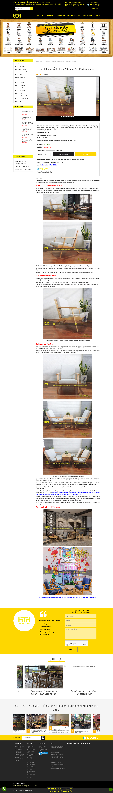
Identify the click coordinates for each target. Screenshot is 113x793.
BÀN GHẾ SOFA (18, 93)
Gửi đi (71, 650)
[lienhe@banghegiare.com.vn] (42, 168)
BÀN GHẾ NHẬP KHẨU (20, 90)
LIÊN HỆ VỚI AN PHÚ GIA (20, 164)
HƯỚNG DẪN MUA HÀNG (19, 746)
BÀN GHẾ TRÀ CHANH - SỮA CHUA (22, 72)
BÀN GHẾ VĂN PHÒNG (20, 66)
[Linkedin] (98, 5)
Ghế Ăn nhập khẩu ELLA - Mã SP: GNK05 (28, 124)
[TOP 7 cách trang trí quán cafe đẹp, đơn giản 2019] (90, 715)
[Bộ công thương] (43, 753)
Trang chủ (40, 16)
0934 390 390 (77, 2)
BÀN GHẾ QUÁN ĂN (19, 82)
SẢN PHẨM (42, 61)
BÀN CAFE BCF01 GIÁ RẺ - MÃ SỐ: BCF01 (27, 147)
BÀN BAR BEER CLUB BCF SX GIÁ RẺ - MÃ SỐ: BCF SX (27, 129)
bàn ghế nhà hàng (86, 492)
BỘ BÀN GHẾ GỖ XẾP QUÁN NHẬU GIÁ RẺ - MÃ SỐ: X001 (28, 112)
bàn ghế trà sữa (68, 492)
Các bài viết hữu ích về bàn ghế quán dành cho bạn (25, 785)
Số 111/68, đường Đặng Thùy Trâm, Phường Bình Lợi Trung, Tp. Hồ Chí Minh (42, 4)
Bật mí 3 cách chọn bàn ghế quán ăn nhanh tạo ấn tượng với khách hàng (26, 731)
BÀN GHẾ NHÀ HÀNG (19, 80)
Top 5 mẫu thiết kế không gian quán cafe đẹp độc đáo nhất (69, 731)
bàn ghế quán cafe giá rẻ (58, 492)
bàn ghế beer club (43, 494)
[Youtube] (93, 5)
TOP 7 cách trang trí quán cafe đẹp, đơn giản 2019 (91, 719)
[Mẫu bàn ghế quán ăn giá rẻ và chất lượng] (46, 722)
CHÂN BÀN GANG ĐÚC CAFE (21, 69)
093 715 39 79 (80, 4)
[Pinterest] (96, 5)
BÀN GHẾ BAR (18, 101)
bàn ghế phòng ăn (76, 494)
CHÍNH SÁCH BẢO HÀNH (19, 754)
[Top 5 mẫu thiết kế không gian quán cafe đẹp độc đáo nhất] (68, 722)
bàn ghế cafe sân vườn (53, 494)
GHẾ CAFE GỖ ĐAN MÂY (20, 77)
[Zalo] (88, 5)
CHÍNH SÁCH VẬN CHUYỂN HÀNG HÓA (18, 748)
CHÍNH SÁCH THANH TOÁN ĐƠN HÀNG (18, 752)
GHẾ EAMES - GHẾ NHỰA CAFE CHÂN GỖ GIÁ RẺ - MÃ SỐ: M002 (27, 136)
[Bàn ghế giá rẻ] (17, 15)
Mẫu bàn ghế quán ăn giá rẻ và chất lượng (47, 731)
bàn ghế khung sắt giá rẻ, (66, 494)
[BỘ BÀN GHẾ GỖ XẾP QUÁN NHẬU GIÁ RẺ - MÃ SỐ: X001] (16, 113)
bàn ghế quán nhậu (77, 492)
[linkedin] (94, 738)
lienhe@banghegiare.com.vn (77, 6)
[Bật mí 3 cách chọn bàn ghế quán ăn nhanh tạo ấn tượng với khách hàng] (23, 721)
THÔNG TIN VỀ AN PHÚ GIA (21, 161)
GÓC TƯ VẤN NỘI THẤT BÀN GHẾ (22, 166)
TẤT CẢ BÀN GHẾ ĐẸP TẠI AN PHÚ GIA (23, 169)
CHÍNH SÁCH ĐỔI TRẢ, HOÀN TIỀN (19, 756)
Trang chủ (37, 61)
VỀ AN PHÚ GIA (87, 16)
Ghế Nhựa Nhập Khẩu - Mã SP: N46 (27, 118)
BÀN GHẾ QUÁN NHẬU (20, 85)
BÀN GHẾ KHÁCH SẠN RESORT (21, 98)
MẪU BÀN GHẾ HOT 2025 (20, 64)
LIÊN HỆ (97, 16)
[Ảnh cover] (56, 38)
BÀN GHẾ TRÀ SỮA (19, 88)
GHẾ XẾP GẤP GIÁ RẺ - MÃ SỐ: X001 (27, 141)
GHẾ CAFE (54, 61)
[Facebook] (91, 5)
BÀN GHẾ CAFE (48, 61)
